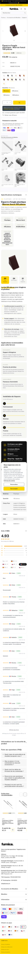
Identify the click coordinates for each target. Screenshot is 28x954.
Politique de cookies (9, 480)
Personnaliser (14, 484)
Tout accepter (14, 488)
